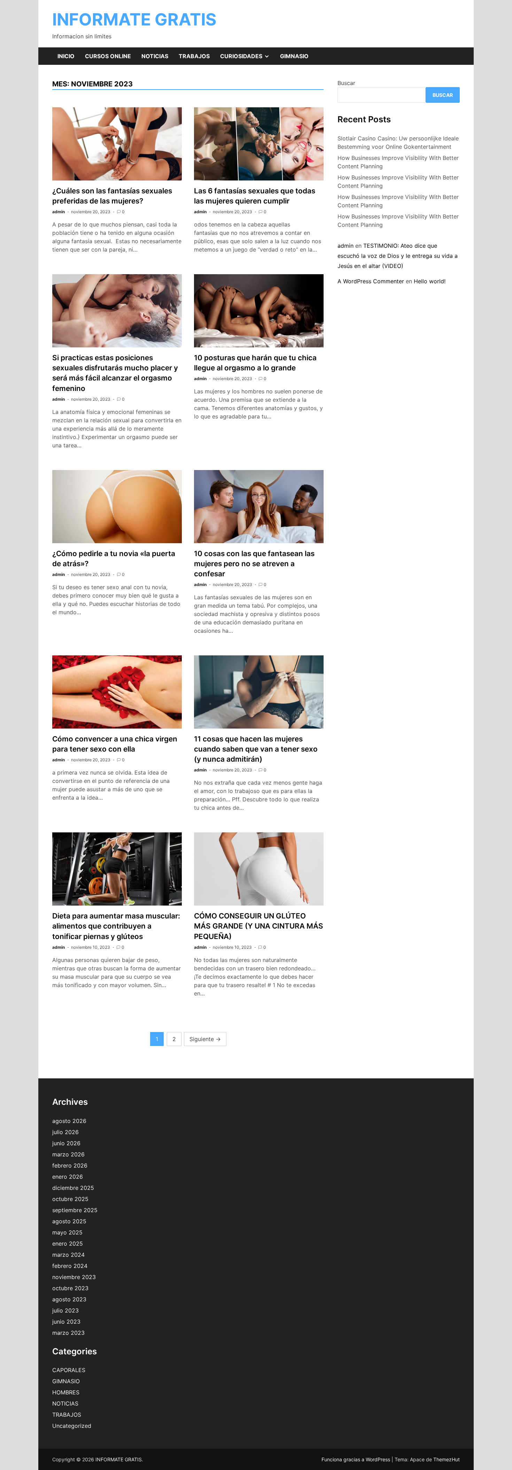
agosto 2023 (69, 1299)
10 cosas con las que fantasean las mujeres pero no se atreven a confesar (254, 563)
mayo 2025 (67, 1232)
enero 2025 (67, 1243)
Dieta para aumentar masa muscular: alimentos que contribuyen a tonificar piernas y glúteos (116, 925)
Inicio (66, 56)
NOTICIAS (154, 56)
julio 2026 (65, 1132)
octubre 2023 (70, 1288)
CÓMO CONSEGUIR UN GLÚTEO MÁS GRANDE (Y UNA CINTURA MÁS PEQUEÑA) (258, 925)
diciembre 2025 (73, 1187)
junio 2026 (66, 1143)
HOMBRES (65, 1392)
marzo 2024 (68, 1254)
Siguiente (205, 1039)
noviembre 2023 (74, 1276)
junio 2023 (66, 1321)
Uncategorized (71, 1425)
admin (58, 211)
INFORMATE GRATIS (134, 19)
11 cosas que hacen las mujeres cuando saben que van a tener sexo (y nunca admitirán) (256, 748)
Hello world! (429, 281)
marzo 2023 (68, 1332)
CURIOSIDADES (247, 58)
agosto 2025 (69, 1221)
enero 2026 (67, 1176)
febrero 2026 (69, 1165)
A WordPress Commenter (371, 281)
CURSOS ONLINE (108, 56)
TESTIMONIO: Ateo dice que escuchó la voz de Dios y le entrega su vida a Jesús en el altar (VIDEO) (398, 255)
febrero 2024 (69, 1265)
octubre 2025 (70, 1198)
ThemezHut (446, 1459)
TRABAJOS (194, 56)
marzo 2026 (68, 1154)
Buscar (346, 82)
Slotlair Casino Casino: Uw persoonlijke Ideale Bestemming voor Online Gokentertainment (398, 142)
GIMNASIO (294, 56)
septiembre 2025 (75, 1210)
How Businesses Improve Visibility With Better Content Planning (398, 162)
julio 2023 (65, 1310)
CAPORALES (68, 1370)
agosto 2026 (69, 1120)
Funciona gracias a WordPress (356, 1459)
